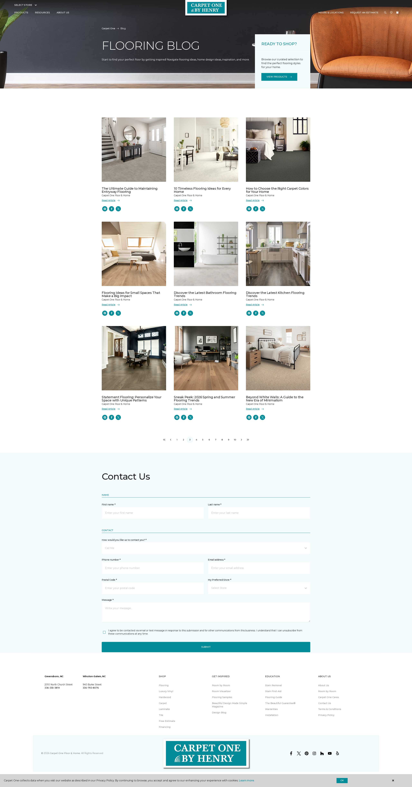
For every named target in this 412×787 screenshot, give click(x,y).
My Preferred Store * (219, 580)
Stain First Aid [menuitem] (273, 691)
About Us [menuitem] (323, 685)
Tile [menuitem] (161, 715)
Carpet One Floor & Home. (65, 753)
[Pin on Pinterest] (104, 208)
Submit (206, 646)
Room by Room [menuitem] (221, 685)
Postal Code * (109, 580)
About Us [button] (63, 12)
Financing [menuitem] (164, 727)
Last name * (214, 504)
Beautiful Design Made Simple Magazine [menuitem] (229, 705)
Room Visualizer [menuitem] (221, 691)
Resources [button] (42, 12)
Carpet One (108, 28)
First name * (108, 504)
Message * (107, 600)
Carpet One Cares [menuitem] (328, 697)
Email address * (216, 560)
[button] (385, 12)
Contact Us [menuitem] (324, 703)
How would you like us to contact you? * (124, 540)
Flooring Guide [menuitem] (273, 697)
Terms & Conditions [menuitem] (329, 709)
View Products (277, 76)
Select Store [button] (23, 5)
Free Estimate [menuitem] (167, 721)
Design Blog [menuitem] (219, 712)
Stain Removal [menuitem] (273, 685)
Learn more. (246, 780)
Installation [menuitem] (271, 715)
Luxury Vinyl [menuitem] (166, 691)
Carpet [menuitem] (163, 703)
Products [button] (21, 12)
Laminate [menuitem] (164, 709)
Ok (342, 780)
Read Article (108, 200)
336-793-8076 (91, 687)
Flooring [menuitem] (164, 685)
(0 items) (397, 12)
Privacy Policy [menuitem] (326, 715)
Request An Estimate (364, 12)
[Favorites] (391, 12)
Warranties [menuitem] (271, 709)
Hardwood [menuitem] (165, 697)
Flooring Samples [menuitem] (222, 697)
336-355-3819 (52, 687)
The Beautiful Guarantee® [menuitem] (280, 703)
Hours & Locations (331, 12)
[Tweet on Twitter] (118, 208)
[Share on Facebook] (111, 208)
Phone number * (111, 560)
